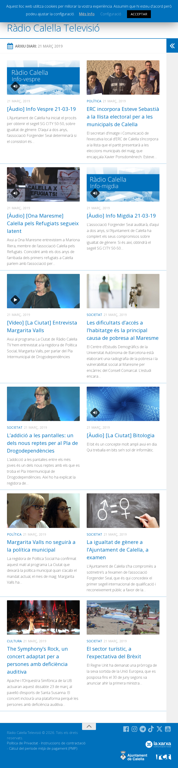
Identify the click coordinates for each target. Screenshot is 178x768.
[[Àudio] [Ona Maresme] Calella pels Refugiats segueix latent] (43, 184)
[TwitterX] (159, 729)
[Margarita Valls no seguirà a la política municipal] (43, 510)
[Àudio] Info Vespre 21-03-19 (41, 108)
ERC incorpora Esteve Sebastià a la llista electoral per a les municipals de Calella (123, 116)
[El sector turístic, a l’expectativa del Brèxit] (123, 617)
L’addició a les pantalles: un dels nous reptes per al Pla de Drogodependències (42, 443)
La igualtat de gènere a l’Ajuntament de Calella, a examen (118, 549)
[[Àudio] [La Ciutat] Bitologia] (123, 404)
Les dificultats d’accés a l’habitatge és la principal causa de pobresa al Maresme (123, 330)
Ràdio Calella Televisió (53, 27)
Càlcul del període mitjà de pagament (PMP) (43, 748)
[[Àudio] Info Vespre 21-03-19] (43, 77)
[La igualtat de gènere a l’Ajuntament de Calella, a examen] (123, 510)
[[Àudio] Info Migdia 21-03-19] (123, 184)
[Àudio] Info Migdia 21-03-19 (121, 215)
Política (94, 101)
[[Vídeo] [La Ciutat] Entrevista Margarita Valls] (43, 291)
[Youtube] (168, 729)
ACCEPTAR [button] (139, 14)
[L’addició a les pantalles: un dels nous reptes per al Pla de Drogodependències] (43, 404)
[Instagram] (134, 729)
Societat (94, 314)
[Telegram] (143, 729)
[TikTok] (151, 729)
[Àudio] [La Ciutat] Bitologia (121, 435)
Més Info (87, 13)
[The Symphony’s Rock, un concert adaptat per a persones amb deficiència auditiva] (43, 617)
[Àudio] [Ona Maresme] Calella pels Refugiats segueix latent (43, 223)
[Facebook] (126, 729)
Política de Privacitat (22, 743)
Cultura (14, 641)
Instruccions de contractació (63, 743)
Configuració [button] (110, 13)
